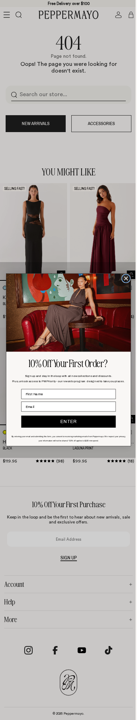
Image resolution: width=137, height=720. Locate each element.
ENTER (67, 421)
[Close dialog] (124, 279)
